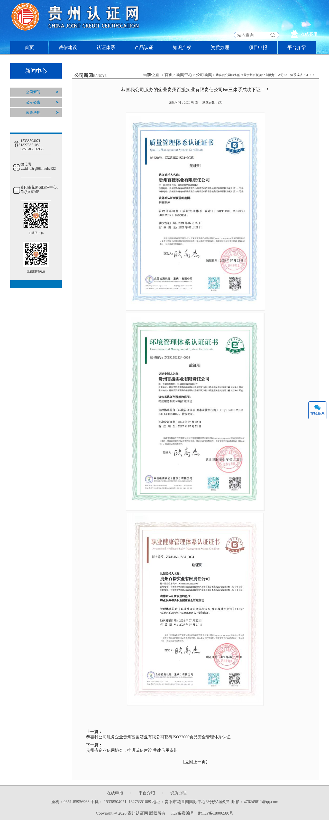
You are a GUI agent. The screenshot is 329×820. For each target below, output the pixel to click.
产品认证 (144, 47)
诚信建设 (68, 47)
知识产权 (182, 47)
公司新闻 (33, 92)
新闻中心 (184, 74)
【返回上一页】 (195, 762)
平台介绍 (296, 47)
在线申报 (115, 793)
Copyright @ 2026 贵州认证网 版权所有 (131, 813)
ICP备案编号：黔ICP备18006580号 (202, 813)
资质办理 (220, 47)
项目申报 (258, 47)
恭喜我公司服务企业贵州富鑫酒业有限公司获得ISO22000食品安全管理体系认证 (158, 737)
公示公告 (33, 102)
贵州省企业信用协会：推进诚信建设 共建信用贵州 (132, 750)
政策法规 (33, 113)
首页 (29, 47)
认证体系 (106, 47)
